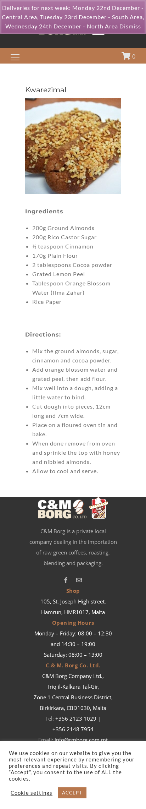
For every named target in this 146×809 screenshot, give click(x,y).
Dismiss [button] (130, 26)
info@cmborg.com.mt (81, 739)
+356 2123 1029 (75, 718)
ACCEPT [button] (72, 793)
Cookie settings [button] (31, 793)
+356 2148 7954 (73, 729)
